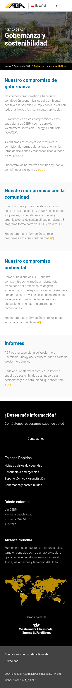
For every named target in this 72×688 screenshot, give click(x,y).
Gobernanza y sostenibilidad (23, 485)
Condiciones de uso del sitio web (26, 654)
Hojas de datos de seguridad (23, 465)
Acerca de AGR (22, 67)
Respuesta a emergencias (22, 472)
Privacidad (11, 661)
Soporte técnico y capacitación (25, 478)
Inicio (8, 67)
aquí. (41, 169)
